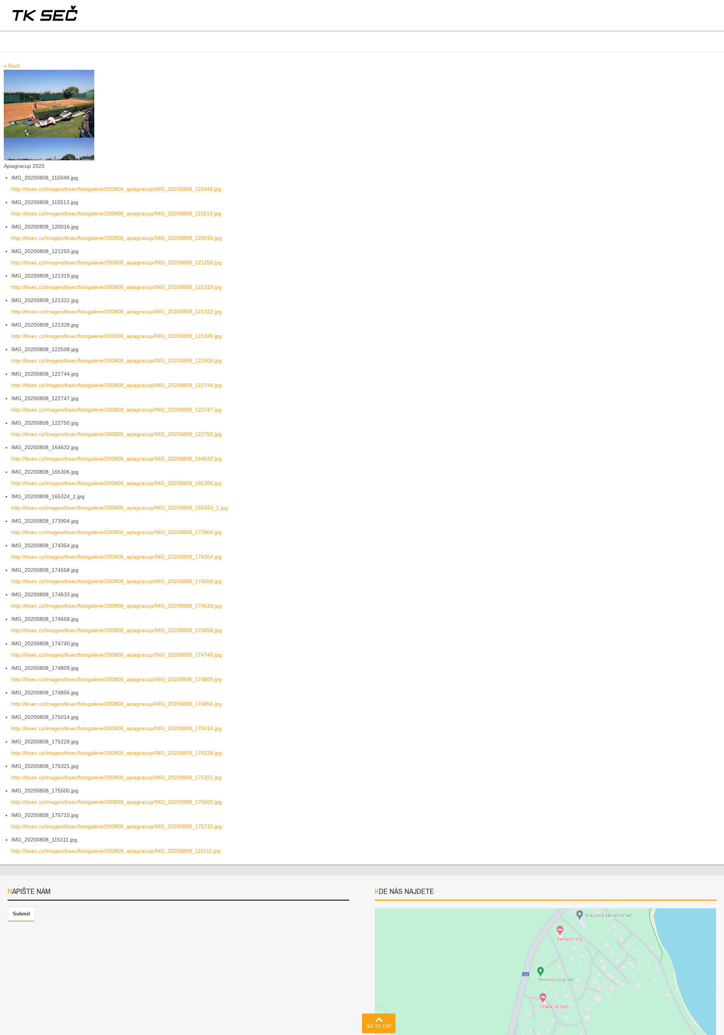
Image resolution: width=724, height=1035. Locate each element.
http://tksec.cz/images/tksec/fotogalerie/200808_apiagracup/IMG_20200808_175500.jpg (116, 802)
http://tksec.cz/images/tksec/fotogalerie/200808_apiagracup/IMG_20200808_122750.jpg (116, 434)
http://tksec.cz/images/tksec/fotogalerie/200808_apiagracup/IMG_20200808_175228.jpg (116, 753)
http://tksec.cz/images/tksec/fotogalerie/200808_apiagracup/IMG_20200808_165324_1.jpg (119, 508)
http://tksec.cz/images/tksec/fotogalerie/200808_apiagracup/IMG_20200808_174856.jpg (116, 704)
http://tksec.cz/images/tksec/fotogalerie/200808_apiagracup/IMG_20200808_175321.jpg (116, 777)
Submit (21, 914)
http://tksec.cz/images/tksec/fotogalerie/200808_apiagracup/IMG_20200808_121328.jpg (116, 336)
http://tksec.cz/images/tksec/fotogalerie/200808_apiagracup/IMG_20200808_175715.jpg (116, 826)
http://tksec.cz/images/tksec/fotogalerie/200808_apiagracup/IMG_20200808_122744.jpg (116, 385)
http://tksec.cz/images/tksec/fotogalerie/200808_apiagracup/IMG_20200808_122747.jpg (116, 410)
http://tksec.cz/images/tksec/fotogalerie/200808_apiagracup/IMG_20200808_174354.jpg (116, 557)
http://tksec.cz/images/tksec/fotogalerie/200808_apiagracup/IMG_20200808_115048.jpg (116, 189)
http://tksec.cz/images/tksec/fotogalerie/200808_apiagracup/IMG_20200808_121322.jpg (116, 312)
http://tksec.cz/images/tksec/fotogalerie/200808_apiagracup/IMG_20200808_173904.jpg (116, 532)
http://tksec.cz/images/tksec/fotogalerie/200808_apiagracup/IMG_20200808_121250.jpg (116, 263)
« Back (12, 66)
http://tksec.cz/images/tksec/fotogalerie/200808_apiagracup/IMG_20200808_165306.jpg (116, 483)
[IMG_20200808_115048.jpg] (49, 103)
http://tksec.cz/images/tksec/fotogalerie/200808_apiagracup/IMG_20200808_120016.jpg (116, 238)
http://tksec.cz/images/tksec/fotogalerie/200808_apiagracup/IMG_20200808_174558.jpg (116, 581)
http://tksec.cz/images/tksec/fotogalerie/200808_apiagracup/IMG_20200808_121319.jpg (116, 287)
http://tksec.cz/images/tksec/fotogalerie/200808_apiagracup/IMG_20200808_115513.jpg (116, 213)
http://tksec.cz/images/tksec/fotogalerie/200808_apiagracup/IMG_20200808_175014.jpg (116, 728)
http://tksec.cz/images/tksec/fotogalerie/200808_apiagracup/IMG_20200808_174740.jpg (116, 655)
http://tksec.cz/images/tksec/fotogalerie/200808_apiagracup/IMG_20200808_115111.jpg (116, 851)
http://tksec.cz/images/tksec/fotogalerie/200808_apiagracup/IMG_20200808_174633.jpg (116, 606)
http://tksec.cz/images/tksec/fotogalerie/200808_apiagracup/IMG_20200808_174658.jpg (116, 630)
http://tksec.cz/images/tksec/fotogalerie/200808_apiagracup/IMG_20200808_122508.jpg (116, 361)
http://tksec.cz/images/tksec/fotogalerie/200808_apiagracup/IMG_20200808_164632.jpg (116, 459)
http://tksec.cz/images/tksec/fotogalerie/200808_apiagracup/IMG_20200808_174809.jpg (116, 679)
